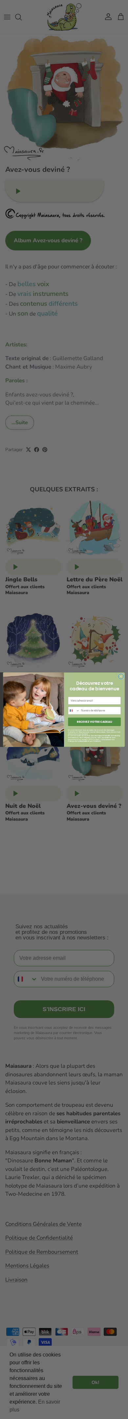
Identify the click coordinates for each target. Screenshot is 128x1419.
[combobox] (73, 710)
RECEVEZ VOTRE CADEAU (94, 721)
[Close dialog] (121, 676)
